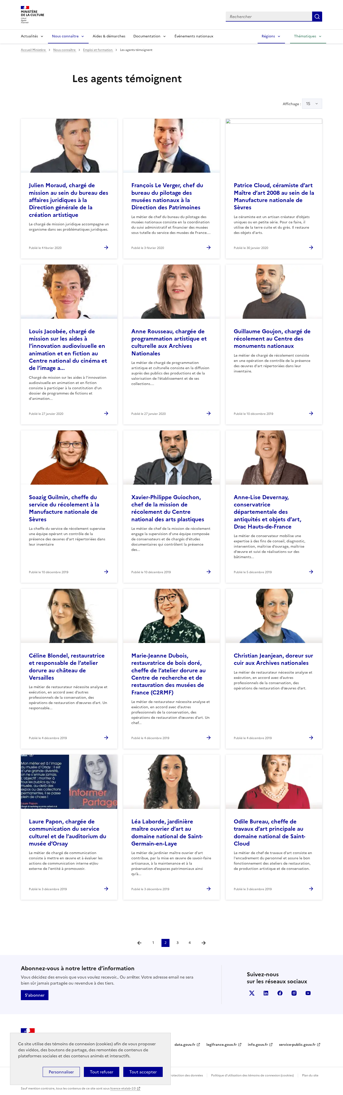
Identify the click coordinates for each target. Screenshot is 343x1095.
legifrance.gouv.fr (221, 1044)
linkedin (266, 993)
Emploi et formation (98, 50)
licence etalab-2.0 (123, 1088)
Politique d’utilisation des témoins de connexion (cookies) (252, 1075)
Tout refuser (101, 1072)
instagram (294, 993)
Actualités (29, 36)
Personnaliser (61, 1072)
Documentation (146, 36)
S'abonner (34, 995)
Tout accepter (143, 1072)
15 (308, 104)
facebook (280, 993)
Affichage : (296, 104)
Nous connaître (65, 36)
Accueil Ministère (33, 50)
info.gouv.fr (258, 1044)
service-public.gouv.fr (297, 1044)
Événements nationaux (194, 36)
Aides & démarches (109, 36)
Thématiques (305, 36)
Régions (268, 36)
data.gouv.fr (185, 1044)
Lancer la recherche (317, 17)
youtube (308, 993)
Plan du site (310, 1075)
